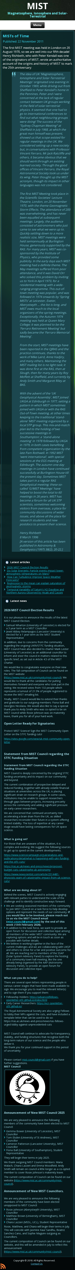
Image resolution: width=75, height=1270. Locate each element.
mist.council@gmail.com (23, 921)
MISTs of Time (16, 36)
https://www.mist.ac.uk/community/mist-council (33, 677)
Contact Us (37, 1263)
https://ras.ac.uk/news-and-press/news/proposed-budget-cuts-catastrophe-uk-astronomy (33, 868)
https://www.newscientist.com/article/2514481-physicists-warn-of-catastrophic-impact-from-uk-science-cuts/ (37, 877)
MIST (37, 6)
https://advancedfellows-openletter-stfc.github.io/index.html (32, 998)
